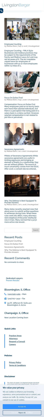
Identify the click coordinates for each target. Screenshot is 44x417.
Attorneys (13, 339)
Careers (12, 344)
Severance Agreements (14, 149)
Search (35, 230)
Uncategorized (33, 46)
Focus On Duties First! (13, 98)
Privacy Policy (15, 362)
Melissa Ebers (12, 46)
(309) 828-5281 (14, 294)
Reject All (22, 413)
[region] (22, 400)
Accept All (22, 407)
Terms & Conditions (17, 365)
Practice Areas (15, 336)
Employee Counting (12, 44)
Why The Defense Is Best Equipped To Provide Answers (20, 202)
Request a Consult (17, 341)
